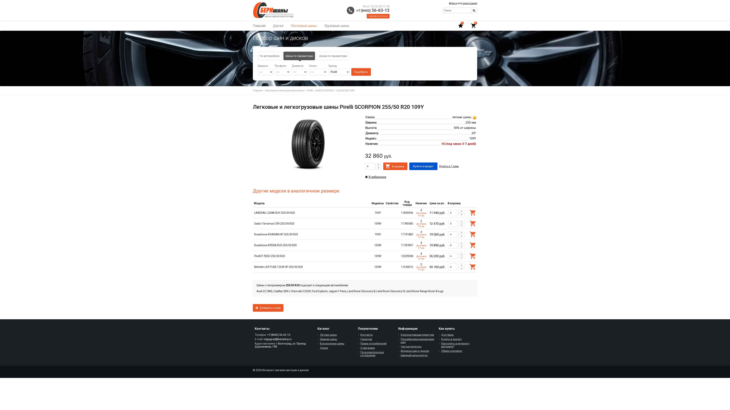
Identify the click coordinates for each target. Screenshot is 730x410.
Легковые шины (304, 26)
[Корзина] (473, 26)
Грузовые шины (336, 26)
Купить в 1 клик (449, 166)
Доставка (447, 334)
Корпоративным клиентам (417, 334)
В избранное (377, 177)
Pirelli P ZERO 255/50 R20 (269, 256)
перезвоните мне (378, 16)
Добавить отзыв (269, 307)
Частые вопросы (411, 346)
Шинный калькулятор (414, 355)
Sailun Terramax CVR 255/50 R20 (274, 223)
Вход (454, 3)
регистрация (470, 3)
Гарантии (366, 339)
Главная (259, 26)
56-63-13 (373, 10)
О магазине (367, 347)
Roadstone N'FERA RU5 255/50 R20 (275, 245)
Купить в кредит (451, 339)
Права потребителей (373, 343)
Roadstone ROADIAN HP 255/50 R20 (276, 234)
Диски (278, 26)
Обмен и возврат (452, 350)
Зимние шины (328, 339)
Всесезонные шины (332, 343)
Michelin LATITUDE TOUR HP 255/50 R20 (278, 266)
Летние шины (328, 334)
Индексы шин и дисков (415, 350)
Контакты (366, 334)
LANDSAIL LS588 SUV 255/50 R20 (274, 212)
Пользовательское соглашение (372, 354)
